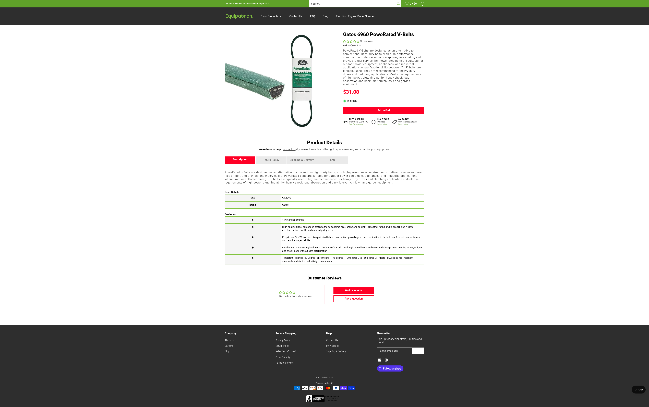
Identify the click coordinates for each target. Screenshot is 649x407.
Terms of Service (284, 362)
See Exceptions (356, 124)
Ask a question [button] (354, 298)
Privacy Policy (282, 340)
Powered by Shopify (324, 383)
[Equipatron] (239, 16)
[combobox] (352, 3)
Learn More (382, 124)
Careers (229, 345)
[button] (351, 41)
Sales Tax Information (286, 351)
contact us (289, 149)
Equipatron (321, 377)
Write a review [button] (353, 290)
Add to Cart (384, 110)
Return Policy (282, 345)
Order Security (282, 357)
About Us (229, 340)
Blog (227, 351)
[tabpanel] (324, 214)
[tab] (240, 160)
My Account (332, 345)
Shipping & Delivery (336, 351)
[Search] (398, 3)
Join (418, 351)
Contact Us (332, 340)
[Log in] (422, 3)
